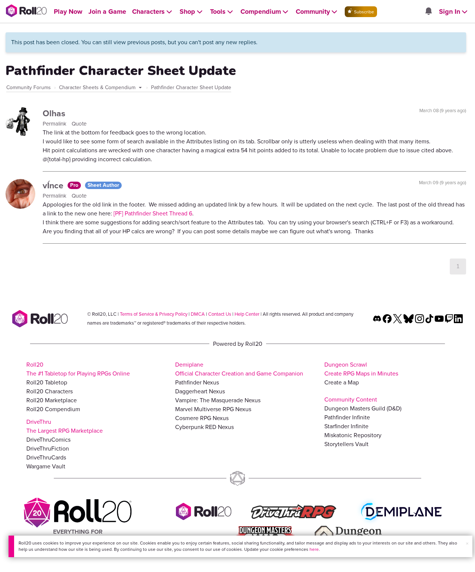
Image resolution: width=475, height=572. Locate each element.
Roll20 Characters (49, 391)
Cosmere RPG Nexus (202, 418)
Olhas (54, 113)
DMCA (198, 314)
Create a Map (341, 382)
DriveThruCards (46, 457)
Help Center (247, 314)
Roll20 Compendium (53, 409)
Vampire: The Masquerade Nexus (218, 400)
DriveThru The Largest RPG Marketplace (64, 426)
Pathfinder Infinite (347, 417)
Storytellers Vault (346, 444)
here (314, 549)
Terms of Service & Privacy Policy (153, 314)
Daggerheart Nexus (200, 391)
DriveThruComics (48, 439)
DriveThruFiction (47, 448)
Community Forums (28, 87)
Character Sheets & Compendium (98, 87)
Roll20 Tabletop (46, 382)
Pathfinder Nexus (197, 382)
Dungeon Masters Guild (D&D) (363, 408)
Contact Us (219, 314)
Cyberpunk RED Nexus (204, 427)
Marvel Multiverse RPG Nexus (213, 409)
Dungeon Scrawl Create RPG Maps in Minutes (361, 369)
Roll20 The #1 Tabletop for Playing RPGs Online (78, 369)
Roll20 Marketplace (51, 400)
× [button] (467, 543)
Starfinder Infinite (346, 426)
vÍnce (54, 185)
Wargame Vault (45, 466)
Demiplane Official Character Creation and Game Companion (239, 369)
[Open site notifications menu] (428, 11)
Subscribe (363, 12)
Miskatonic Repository (352, 435)
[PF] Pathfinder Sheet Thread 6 (153, 213)
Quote (79, 124)
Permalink (55, 124)
